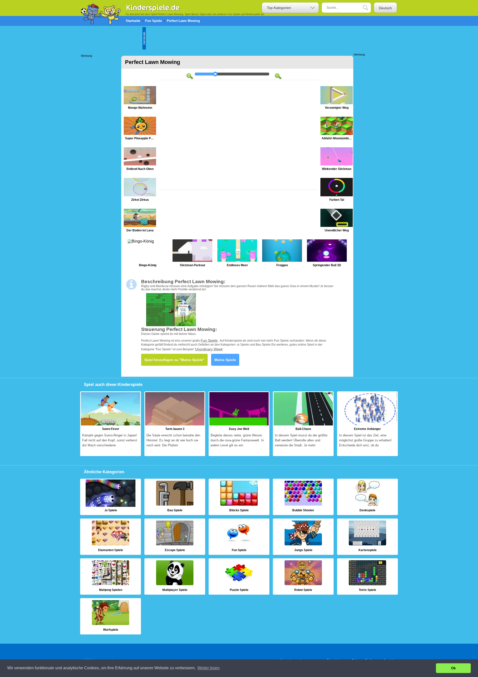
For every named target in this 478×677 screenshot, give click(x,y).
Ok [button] (453, 668)
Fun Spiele (209, 340)
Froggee (282, 254)
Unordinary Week (209, 349)
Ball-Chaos (303, 423)
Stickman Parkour (192, 254)
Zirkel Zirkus (140, 190)
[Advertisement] (236, 38)
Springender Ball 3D (327, 254)
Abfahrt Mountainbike (337, 129)
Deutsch (385, 8)
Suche (369, 8)
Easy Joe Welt (239, 423)
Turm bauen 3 (174, 423)
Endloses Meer (237, 254)
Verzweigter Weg (337, 98)
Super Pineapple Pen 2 (140, 129)
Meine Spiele (225, 360)
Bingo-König (147, 254)
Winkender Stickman (337, 160)
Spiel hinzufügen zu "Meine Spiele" (174, 360)
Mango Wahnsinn (140, 98)
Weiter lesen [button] (208, 668)
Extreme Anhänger (367, 423)
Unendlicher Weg (337, 221)
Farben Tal (337, 190)
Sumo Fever (110, 423)
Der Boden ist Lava (140, 221)
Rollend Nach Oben (140, 160)
